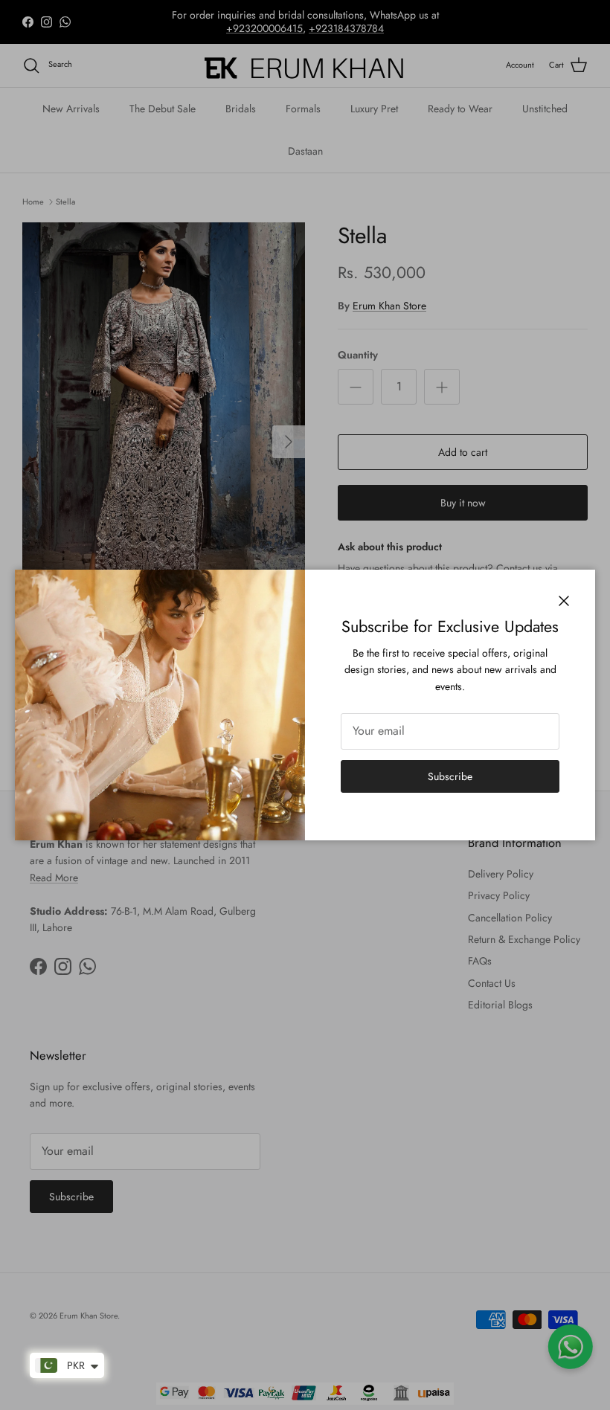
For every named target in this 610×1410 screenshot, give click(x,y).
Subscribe (450, 776)
